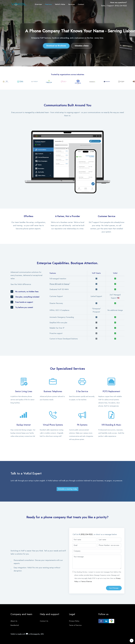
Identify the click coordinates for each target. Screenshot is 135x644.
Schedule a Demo (82, 46)
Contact (81, 4)
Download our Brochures (56, 46)
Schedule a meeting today (67, 489)
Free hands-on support (24, 302)
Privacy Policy (74, 621)
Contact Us (44, 621)
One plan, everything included (27, 297)
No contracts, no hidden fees (26, 291)
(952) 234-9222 (121, 5)
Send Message (113, 588)
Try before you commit (24, 307)
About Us (14, 621)
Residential (15, 625)
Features (48, 4)
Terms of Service (86, 582)
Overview (38, 4)
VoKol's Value (60, 4)
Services (71, 4)
